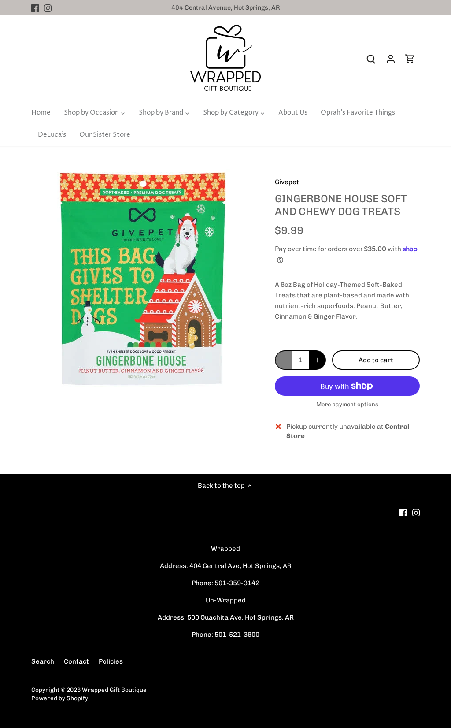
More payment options (347, 404)
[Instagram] (48, 7)
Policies (111, 661)
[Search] (371, 59)
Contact (76, 661)
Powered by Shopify (59, 698)
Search (42, 661)
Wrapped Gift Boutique (114, 689)
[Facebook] (35, 7)
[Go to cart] (410, 59)
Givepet (287, 182)
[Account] (390, 59)
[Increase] (317, 360)
